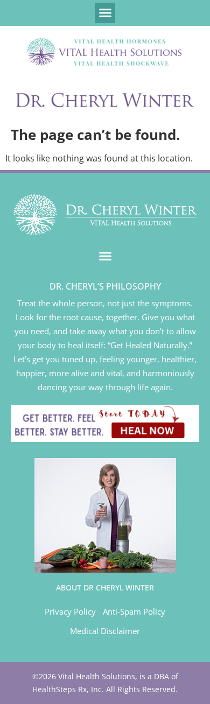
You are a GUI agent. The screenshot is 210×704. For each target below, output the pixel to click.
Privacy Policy (70, 611)
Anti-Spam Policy (134, 611)
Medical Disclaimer (105, 630)
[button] (105, 13)
